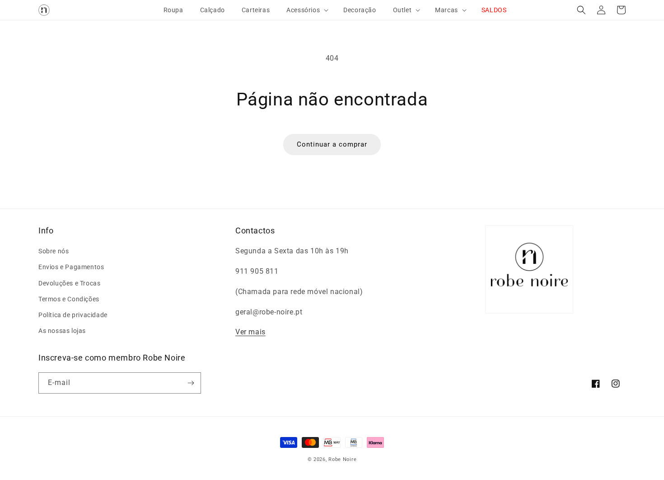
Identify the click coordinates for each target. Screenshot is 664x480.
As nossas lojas (62, 330)
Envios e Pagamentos (71, 267)
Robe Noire (342, 459)
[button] (303, 9)
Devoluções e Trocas (69, 283)
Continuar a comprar (332, 144)
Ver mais (250, 332)
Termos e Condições (68, 299)
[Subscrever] (191, 383)
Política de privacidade (73, 314)
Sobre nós (53, 251)
